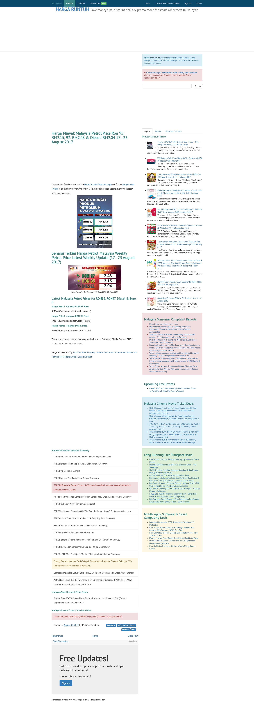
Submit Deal (98, 3)
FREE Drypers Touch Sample (67, 471)
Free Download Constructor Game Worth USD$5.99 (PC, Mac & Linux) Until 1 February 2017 (179, 175)
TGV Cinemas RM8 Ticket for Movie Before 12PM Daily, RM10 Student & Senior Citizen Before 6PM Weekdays (172, 441)
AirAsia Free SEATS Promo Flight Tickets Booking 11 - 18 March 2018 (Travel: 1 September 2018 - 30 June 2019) (90, 600)
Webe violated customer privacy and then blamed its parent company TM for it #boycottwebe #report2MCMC (174, 354)
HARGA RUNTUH (72, 9)
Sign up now (156, 57)
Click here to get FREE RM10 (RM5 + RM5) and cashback (171, 72)
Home (95, 636)
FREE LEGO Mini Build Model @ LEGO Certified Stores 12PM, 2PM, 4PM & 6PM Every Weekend (172, 389)
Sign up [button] (66, 683)
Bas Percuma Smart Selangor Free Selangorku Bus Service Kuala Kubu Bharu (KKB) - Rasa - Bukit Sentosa (174, 500)
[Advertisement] (127, 31)
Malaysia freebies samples (178, 57)
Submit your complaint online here (163, 324)
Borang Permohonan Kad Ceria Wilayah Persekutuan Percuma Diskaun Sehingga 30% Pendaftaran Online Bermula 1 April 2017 (93, 563)
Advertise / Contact (174, 131)
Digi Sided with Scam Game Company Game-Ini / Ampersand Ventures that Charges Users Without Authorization (170, 329)
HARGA (69, 3)
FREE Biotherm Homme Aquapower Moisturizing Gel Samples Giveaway (87, 540)
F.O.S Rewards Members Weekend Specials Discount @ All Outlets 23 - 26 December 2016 (179, 226)
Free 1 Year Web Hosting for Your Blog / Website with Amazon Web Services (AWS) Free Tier (171, 528)
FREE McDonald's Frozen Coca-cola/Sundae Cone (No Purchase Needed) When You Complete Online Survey (92, 487)
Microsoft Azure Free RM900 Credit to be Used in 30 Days (173, 538)
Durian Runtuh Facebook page (98, 184)
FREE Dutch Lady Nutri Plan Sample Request (74, 504)
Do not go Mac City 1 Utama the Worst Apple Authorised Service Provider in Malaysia (172, 341)
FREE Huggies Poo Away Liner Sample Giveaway (76, 478)
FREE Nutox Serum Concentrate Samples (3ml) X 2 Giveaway (82, 547)
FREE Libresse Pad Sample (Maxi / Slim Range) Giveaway (80, 464)
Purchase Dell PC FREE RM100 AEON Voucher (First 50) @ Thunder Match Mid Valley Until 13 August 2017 (179, 193)
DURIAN (81, 3)
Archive (158, 131)
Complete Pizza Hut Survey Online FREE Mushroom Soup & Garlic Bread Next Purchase (94, 573)
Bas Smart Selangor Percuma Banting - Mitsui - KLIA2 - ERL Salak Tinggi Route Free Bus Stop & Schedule (174, 484)
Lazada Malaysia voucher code (177, 60)
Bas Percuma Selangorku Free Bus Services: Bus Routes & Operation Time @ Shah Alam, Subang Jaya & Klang (174, 479)
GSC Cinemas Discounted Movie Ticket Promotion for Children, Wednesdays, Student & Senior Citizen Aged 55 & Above (174, 418)
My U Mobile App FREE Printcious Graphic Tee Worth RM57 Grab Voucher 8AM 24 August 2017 (179, 210)
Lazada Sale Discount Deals (167, 3)
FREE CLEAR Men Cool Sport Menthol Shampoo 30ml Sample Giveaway (87, 554)
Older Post (133, 636)
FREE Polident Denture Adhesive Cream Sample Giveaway (80, 525)
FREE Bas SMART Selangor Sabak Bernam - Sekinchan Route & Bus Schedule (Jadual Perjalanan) (172, 495)
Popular (147, 131)
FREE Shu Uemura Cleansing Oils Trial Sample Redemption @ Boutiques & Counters (92, 511)
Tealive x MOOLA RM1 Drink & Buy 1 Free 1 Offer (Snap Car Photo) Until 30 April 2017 (178, 143)
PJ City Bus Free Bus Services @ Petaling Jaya (169, 475)
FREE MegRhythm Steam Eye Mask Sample (74, 532)
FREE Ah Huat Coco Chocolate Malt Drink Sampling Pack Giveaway (84, 518)
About (148, 3)
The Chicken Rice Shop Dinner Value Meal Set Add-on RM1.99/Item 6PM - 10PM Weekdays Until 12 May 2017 (179, 244)
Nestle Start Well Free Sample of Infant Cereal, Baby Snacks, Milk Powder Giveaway (92, 497)
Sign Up (188, 3)
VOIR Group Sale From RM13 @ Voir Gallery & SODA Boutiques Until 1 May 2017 (179, 159)
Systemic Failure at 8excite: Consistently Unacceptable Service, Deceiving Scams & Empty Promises (172, 335)
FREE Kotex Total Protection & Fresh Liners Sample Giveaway (82, 456)
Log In (199, 3)
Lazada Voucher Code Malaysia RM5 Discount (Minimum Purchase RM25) (88, 616)
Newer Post (57, 636)
